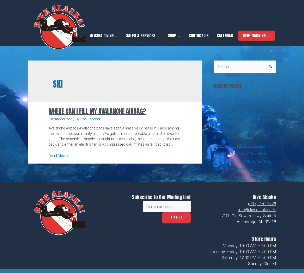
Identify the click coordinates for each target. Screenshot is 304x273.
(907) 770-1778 (262, 203)
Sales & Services (140, 36)
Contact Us (198, 36)
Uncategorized (60, 119)
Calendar (225, 36)
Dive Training (254, 35)
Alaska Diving (102, 36)
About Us (70, 36)
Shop (172, 36)
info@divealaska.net (256, 209)
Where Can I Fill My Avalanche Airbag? (97, 111)
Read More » (59, 155)
